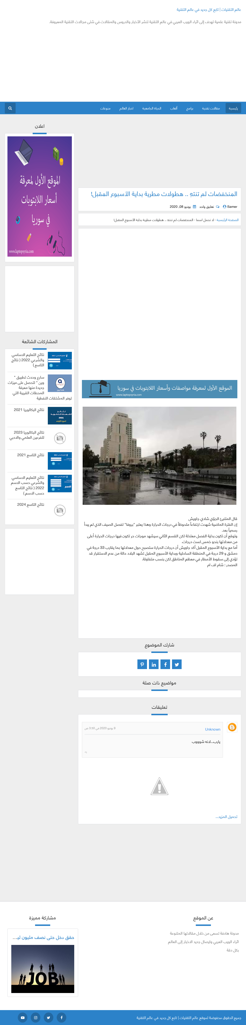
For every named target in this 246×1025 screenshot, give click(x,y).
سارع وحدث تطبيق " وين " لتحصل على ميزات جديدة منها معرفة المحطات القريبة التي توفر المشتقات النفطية (40, 387)
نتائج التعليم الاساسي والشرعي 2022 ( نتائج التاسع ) (28, 359)
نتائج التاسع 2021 (30, 454)
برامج (189, 108)
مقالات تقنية (211, 108)
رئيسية (233, 108)
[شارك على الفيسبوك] (165, 664)
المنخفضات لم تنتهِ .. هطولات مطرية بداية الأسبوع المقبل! (164, 193)
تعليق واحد (206, 206)
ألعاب (173, 108)
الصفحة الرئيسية (228, 219)
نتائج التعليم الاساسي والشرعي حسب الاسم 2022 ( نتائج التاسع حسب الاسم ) (27, 485)
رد (86, 751)
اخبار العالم (126, 108)
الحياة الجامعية (151, 108)
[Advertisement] (92, 63)
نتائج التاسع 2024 (30, 504)
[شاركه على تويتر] (177, 664)
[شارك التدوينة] (154, 664)
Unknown (212, 729)
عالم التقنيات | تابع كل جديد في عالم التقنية (209, 9)
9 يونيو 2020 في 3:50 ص (100, 728)
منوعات (105, 108)
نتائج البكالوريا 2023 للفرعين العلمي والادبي (27, 434)
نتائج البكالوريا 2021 (29, 409)
